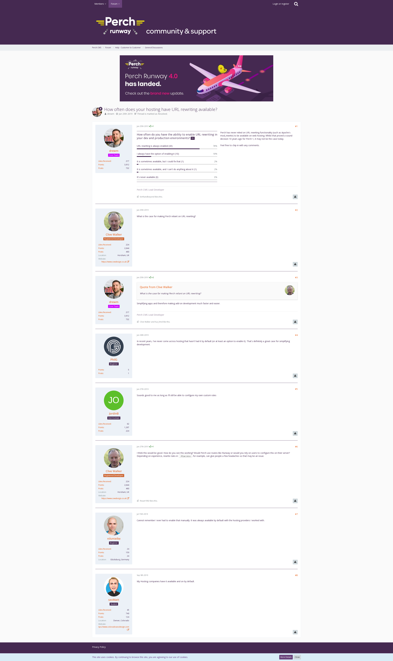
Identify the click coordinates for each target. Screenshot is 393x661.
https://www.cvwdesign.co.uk (113, 261)
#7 (296, 514)
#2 (296, 210)
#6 (296, 446)
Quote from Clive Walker (156, 287)
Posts (100, 168)
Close (297, 657)
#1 (296, 126)
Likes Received (104, 161)
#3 (296, 277)
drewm (110, 113)
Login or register (281, 3)
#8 (296, 575)
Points (101, 164)
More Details (286, 657)
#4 (296, 335)
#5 (296, 389)
